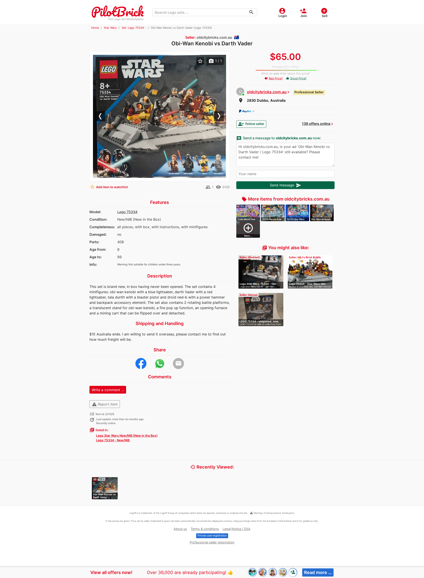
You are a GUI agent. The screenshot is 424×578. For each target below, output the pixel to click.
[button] (103, 116)
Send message (285, 185)
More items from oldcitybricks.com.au (285, 199)
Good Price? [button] (296, 78)
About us (180, 529)
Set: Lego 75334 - (134, 27)
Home (95, 27)
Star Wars (110, 27)
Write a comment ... (108, 390)
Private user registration (212, 535)
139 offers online (316, 123)
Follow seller (251, 124)
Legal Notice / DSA (236, 529)
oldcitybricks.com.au (267, 92)
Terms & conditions (205, 529)
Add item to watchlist (109, 186)
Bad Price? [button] (274, 78)
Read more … (318, 572)
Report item (105, 404)
